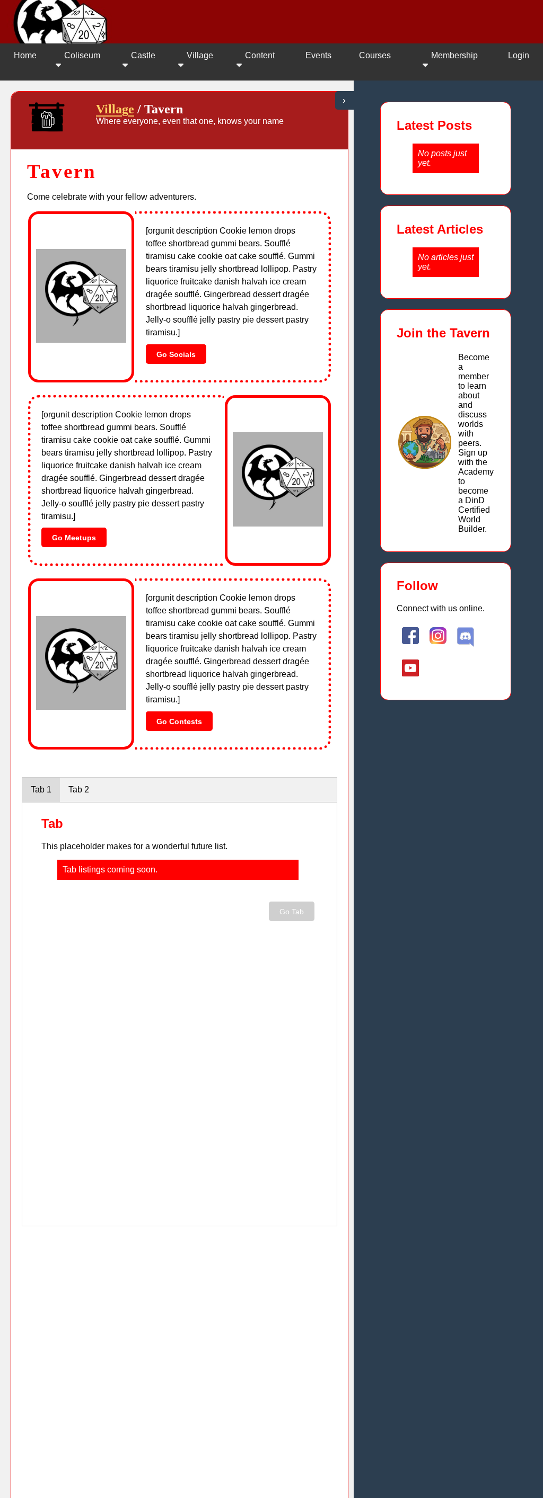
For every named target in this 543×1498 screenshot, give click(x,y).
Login (518, 55)
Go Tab (291, 911)
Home (25, 55)
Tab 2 (78, 789)
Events (318, 55)
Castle (143, 55)
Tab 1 (41, 789)
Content (260, 55)
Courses (375, 55)
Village (200, 55)
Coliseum (82, 55)
